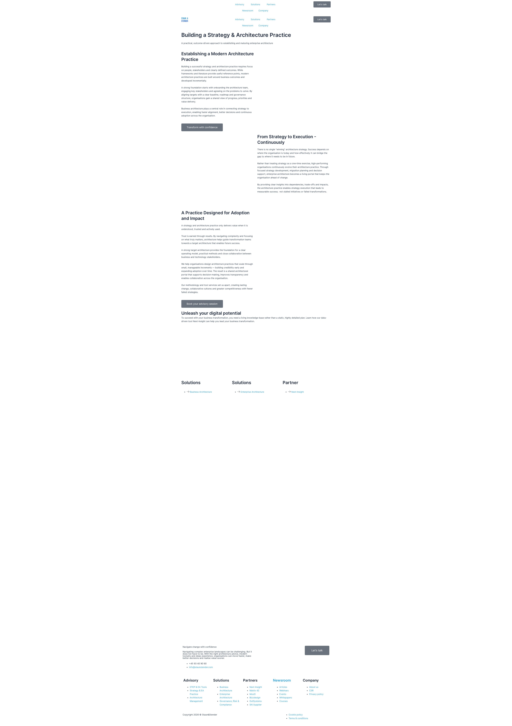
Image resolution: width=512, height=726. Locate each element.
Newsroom (247, 10)
